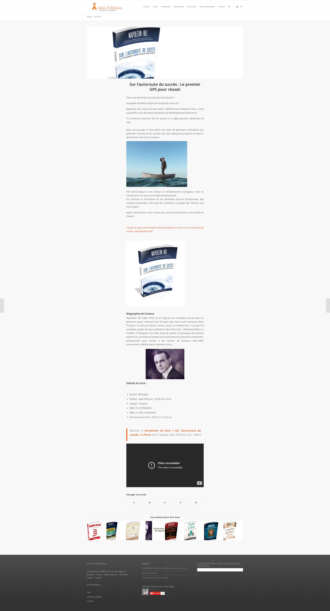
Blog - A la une (94, 16)
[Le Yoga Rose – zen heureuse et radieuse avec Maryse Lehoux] (2, 305)
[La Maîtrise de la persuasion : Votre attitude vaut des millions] (233, 530)
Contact (90, 601)
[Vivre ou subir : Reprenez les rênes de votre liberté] (194, 530)
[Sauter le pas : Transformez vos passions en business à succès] (96, 530)
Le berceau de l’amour (149, 573)
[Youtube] (237, 6)
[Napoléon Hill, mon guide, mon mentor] (213, 530)
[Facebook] (241, 6)
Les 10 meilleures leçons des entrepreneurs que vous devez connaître (165, 568)
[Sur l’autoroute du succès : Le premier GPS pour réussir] (165, 53)
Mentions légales (94, 596)
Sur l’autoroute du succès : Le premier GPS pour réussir (165, 87)
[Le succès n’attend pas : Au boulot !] (116, 530)
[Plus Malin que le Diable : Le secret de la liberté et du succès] (174, 530)
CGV (89, 592)
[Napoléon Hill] (155, 530)
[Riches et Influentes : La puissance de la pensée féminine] (135, 530)
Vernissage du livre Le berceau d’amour (155, 577)
